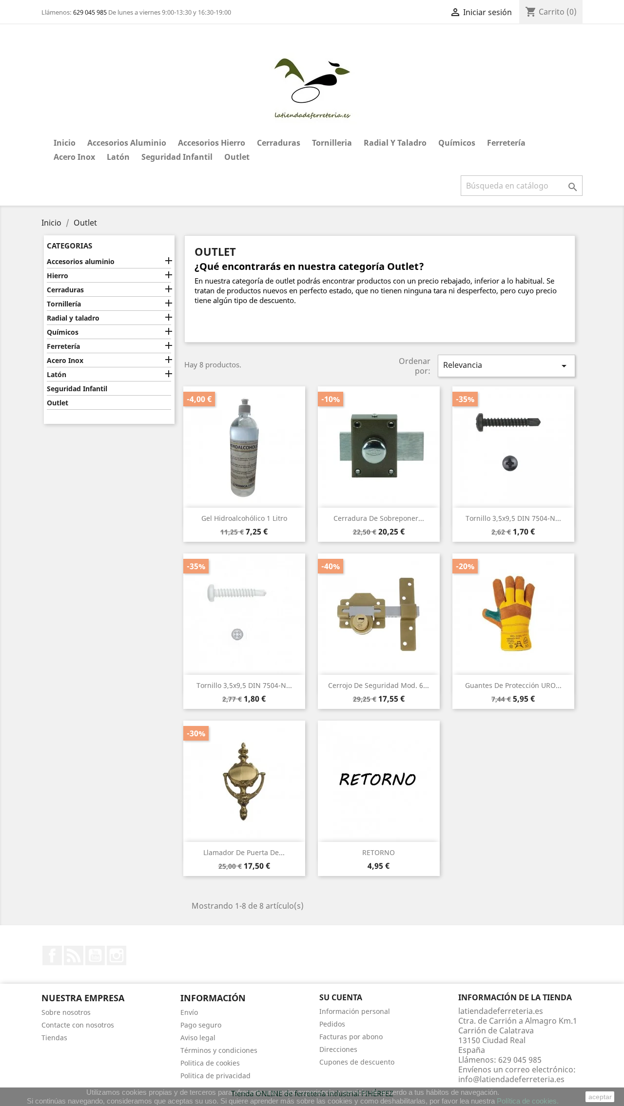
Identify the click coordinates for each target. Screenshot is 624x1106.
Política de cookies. (528, 1101)
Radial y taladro (395, 142)
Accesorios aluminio (126, 142)
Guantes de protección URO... (513, 685)
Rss (73, 955)
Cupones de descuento (356, 1062)
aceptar (600, 1097)
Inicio (65, 142)
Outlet (237, 157)
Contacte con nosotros (77, 1025)
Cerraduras (278, 142)
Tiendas (54, 1037)
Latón (118, 157)
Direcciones (338, 1049)
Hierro (57, 275)
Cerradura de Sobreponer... (378, 518)
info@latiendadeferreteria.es (511, 1079)
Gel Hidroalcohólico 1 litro (244, 518)
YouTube (95, 955)
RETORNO (378, 852)
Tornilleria (332, 142)
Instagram (116, 955)
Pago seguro (200, 1025)
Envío (189, 1012)
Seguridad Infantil (177, 157)
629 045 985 (90, 12)
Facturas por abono (351, 1036)
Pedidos (332, 1024)
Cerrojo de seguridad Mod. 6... (378, 685)
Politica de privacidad (215, 1075)
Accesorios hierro (211, 142)
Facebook (52, 955)
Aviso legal (197, 1037)
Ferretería (506, 142)
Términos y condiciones (218, 1050)
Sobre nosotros (66, 1012)
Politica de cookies (210, 1063)
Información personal (354, 1011)
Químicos (456, 142)
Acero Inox (74, 157)
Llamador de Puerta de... (244, 852)
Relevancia (506, 366)
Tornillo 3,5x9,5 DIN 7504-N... (513, 518)
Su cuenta (340, 997)
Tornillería (64, 303)
